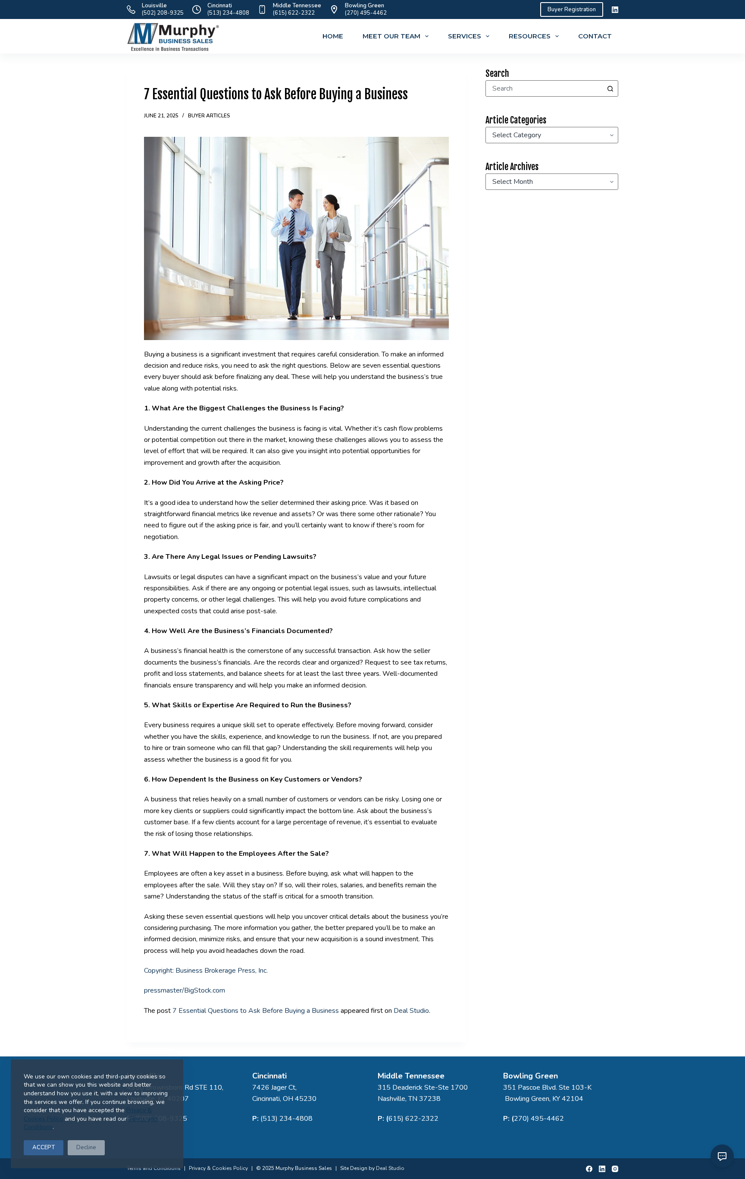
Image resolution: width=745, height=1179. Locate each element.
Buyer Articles (209, 115)
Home (332, 36)
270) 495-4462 (539, 1118)
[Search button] (610, 88)
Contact (595, 36)
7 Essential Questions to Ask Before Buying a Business (255, 1010)
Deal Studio (411, 1010)
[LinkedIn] (615, 9)
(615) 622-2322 (294, 13)
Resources (530, 36)
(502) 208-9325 (163, 13)
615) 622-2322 (413, 1118)
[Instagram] (615, 1169)
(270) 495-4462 (366, 13)
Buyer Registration (572, 9)
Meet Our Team (391, 36)
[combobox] (544, 88)
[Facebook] (589, 1169)
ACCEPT (43, 1147)
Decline (86, 1147)
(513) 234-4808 (228, 13)
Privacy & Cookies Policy (218, 1168)
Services (464, 36)
